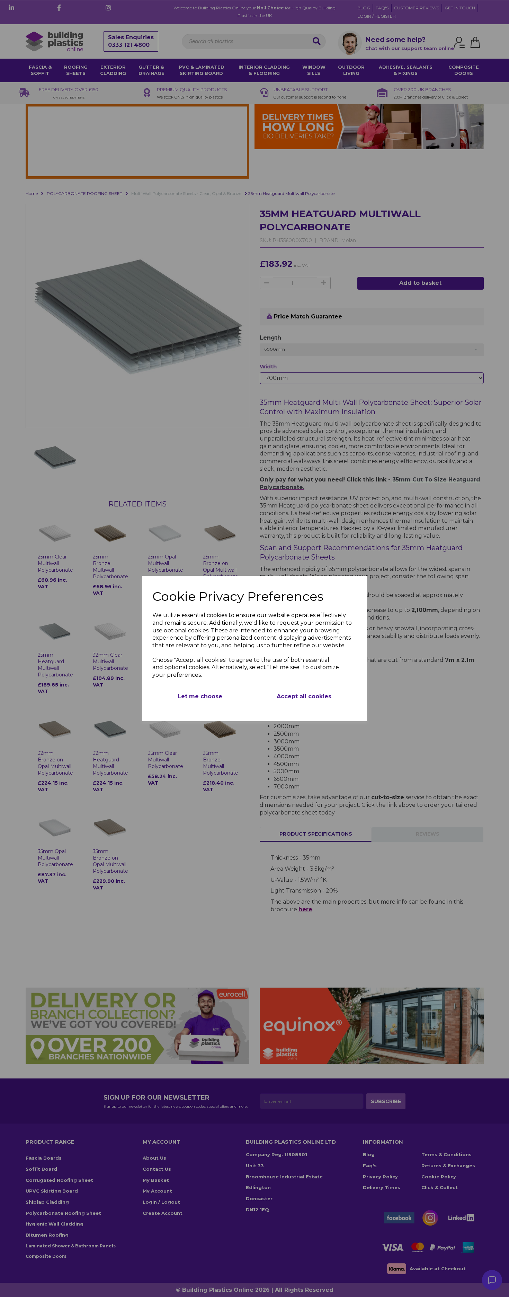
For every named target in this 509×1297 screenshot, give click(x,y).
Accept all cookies (304, 696)
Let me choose (200, 696)
